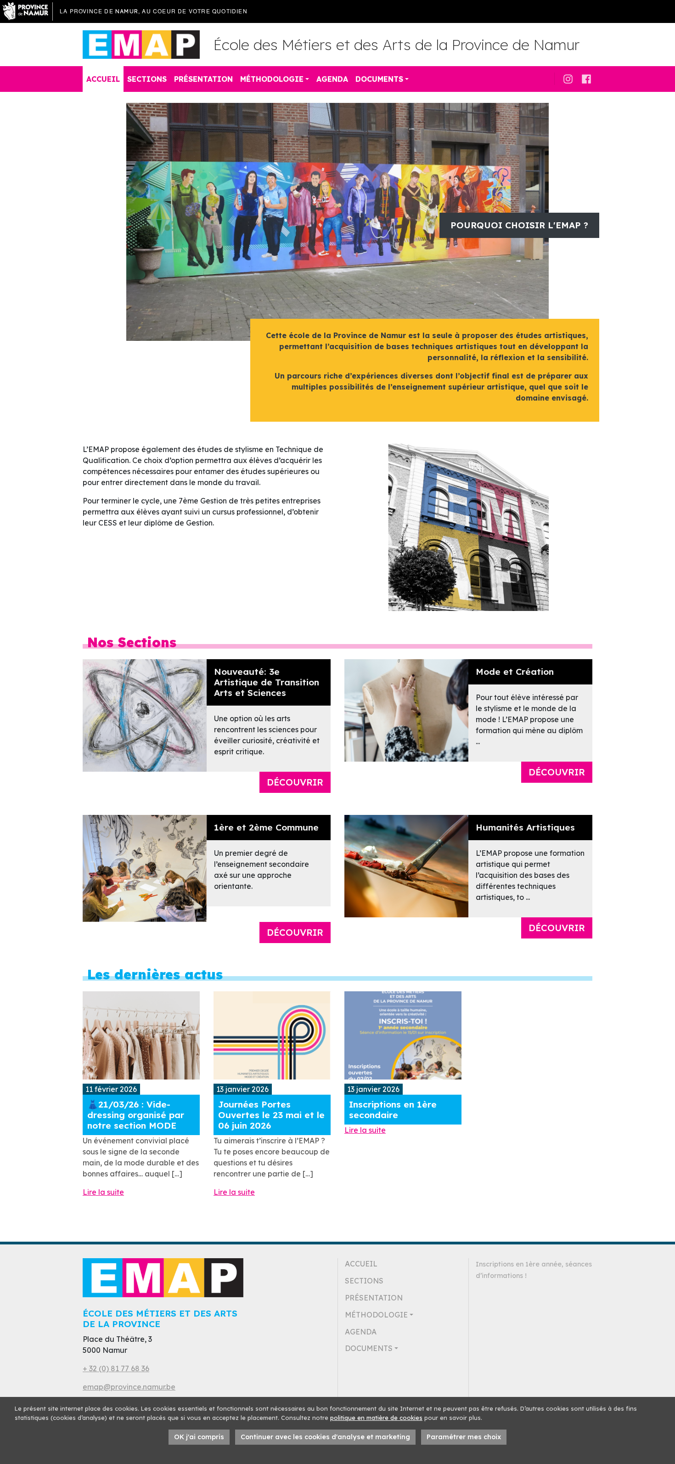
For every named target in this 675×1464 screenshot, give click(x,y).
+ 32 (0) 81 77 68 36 (116, 1368)
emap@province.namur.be (129, 1386)
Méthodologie (272, 79)
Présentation (203, 79)
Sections (147, 79)
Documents (379, 79)
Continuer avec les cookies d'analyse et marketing (325, 1437)
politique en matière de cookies (376, 1417)
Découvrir (295, 782)
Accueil (103, 79)
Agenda (332, 79)
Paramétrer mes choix (464, 1437)
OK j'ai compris (199, 1437)
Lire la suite (103, 1192)
